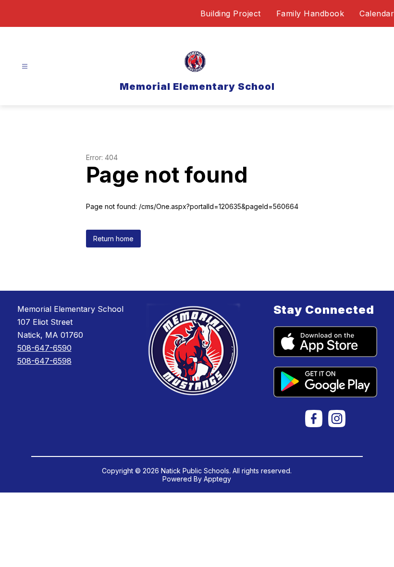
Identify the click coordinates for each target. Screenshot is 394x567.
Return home (113, 238)
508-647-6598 (44, 361)
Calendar (376, 13)
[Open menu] (24, 66)
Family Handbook (310, 13)
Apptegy (217, 479)
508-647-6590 (44, 348)
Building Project (230, 13)
